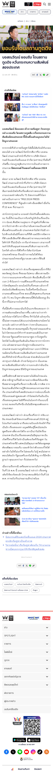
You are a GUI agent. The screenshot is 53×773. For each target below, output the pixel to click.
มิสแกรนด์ (38, 584)
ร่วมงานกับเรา (24, 769)
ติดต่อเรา (38, 769)
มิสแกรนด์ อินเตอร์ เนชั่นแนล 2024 (16, 590)
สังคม (33, 21)
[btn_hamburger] (49, 4)
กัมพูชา (35, 590)
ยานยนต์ (45, 12)
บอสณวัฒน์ (8, 584)
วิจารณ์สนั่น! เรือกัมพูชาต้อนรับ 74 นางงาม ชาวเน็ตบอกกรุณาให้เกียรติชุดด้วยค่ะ (28, 547)
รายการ (33, 12)
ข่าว (22, 12)
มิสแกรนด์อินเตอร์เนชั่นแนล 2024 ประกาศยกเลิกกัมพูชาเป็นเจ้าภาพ (28, 539)
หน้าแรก (20, 21)
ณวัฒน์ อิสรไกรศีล (24, 584)
